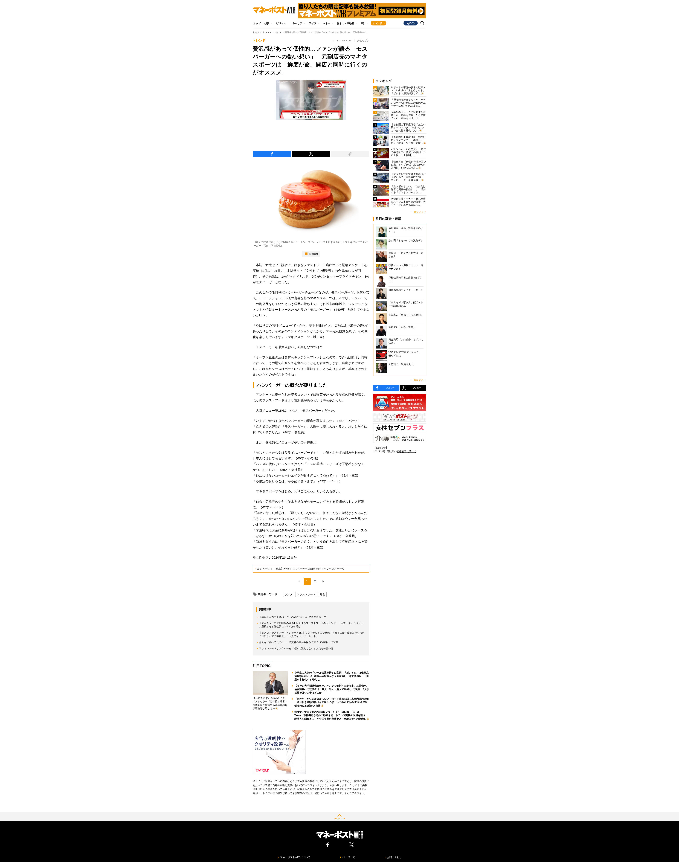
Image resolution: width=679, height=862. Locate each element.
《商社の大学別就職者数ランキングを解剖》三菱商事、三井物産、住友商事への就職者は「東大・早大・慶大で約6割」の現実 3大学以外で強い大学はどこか (331, 689)
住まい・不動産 (345, 23)
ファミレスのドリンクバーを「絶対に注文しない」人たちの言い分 (296, 648)
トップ (257, 23)
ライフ (312, 23)
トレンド (377, 23)
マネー (326, 23)
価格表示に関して (406, 451)
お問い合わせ (394, 857)
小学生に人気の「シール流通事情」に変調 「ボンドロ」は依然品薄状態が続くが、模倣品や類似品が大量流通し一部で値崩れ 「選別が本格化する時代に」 (331, 676)
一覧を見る (417, 212)
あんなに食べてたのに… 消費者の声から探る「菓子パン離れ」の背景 (298, 642)
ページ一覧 (349, 857)
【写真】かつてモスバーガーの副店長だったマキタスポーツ (292, 617)
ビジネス (281, 23)
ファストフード (306, 594)
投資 (267, 23)
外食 (322, 594)
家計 (363, 23)
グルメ (278, 32)
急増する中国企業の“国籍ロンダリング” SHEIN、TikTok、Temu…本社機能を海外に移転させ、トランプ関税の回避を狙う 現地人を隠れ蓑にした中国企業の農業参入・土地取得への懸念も (331, 715)
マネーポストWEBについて (295, 857)
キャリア (297, 23)
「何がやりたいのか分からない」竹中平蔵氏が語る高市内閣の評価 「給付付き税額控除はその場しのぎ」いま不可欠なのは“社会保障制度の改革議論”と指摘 (332, 702)
